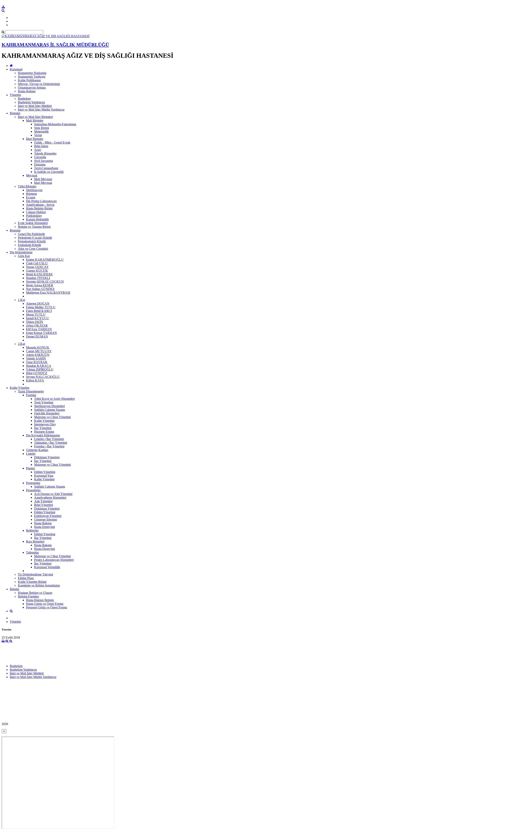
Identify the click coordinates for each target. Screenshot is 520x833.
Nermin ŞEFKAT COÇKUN (45, 281)
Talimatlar (32, 552)
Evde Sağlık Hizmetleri (33, 223)
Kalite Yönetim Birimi (32, 581)
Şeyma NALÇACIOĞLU (43, 376)
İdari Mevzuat (43, 182)
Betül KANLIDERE (39, 274)
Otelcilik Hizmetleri (46, 413)
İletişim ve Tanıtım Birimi (34, 226)
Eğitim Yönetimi (44, 472)
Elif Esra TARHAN (39, 329)
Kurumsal (16, 69)
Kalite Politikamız (29, 80)
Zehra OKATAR (37, 325)
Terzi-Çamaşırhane (46, 168)
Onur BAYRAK (37, 362)
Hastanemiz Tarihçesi (31, 76)
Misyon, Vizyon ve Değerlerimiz (39, 84)
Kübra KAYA (35, 380)
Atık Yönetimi (43, 501)
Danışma (40, 164)
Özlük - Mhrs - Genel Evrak (52, 142)
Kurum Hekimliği (37, 219)
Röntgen (31, 193)
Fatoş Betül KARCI (39, 311)
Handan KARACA (38, 365)
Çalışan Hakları (36, 212)
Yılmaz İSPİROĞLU (39, 369)
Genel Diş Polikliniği (31, 234)
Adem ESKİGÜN (37, 355)
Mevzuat (31, 175)
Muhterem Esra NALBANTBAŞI (48, 292)
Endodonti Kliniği (29, 245)
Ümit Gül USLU (37, 263)
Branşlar (15, 230)
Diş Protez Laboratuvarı (41, 201)
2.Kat (21, 344)
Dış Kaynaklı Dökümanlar (43, 435)
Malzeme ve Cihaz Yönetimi (52, 417)
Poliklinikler (34, 215)
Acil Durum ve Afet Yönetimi (53, 494)
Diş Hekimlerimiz (21, 252)
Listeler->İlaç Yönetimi (49, 439)
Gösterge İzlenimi (45, 519)
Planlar (30, 468)
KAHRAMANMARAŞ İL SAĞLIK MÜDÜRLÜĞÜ (55, 44)
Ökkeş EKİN (34, 322)
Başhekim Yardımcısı (31, 102)
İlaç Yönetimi (42, 428)
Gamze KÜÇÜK (37, 270)
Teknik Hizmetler (45, 153)
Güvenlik (40, 157)
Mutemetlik (41, 131)
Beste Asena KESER (39, 285)
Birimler (15, 113)
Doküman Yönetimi (47, 508)
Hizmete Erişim (44, 431)
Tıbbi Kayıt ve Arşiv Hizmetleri (54, 398)
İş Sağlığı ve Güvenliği (49, 171)
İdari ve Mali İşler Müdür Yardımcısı (41, 109)
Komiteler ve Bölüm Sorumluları (39, 585)
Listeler (31, 453)
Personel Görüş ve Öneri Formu (46, 607)
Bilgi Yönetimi (43, 505)
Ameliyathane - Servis (40, 204)
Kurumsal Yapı (43, 475)
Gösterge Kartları (37, 450)
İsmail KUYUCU (37, 318)
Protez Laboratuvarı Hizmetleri (54, 560)
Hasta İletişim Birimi (39, 208)
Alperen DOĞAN (37, 303)
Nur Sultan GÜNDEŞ (40, 289)
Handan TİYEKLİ (38, 278)
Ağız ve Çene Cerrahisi (33, 248)
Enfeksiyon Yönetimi (47, 516)
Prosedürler (33, 490)
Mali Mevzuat (43, 179)
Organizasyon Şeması (32, 87)
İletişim (14, 589)
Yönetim (15, 95)
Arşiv (37, 150)
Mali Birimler (34, 120)
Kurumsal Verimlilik (47, 567)
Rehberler (32, 530)
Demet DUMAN (37, 336)
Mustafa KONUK (37, 347)
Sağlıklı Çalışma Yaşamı (49, 409)
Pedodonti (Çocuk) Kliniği (35, 237)
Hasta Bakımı (43, 523)
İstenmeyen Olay (45, 424)
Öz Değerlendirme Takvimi (35, 574)
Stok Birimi (41, 128)
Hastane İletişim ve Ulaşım (35, 592)
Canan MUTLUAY (39, 351)
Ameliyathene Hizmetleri (50, 497)
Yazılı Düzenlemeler (31, 391)
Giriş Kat (24, 256)
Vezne (38, 135)
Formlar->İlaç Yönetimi (49, 446)
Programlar (33, 483)
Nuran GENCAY (37, 267)
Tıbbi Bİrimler (27, 186)
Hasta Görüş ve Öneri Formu (44, 603)
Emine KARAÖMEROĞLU (45, 259)
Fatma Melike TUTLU (40, 307)
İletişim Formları (28, 596)
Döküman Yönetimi (47, 457)
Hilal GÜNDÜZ (36, 373)
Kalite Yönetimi (44, 420)
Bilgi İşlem (41, 146)
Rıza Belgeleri (35, 541)
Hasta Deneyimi (44, 527)
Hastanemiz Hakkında (32, 73)
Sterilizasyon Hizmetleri (49, 406)
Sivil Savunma (43, 160)
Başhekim (24, 98)
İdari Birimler (34, 139)
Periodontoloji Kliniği (32, 241)
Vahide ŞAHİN (36, 358)
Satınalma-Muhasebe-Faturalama (55, 124)
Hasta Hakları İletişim (40, 600)
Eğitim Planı (26, 578)
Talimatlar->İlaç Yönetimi (50, 442)
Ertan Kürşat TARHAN (41, 333)
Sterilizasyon (34, 190)
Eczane (30, 197)
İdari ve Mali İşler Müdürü (35, 106)
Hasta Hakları (27, 91)
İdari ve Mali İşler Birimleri (35, 117)
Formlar (31, 395)
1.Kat (21, 300)
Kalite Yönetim (19, 387)
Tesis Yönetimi (43, 402)
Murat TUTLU (36, 314)
